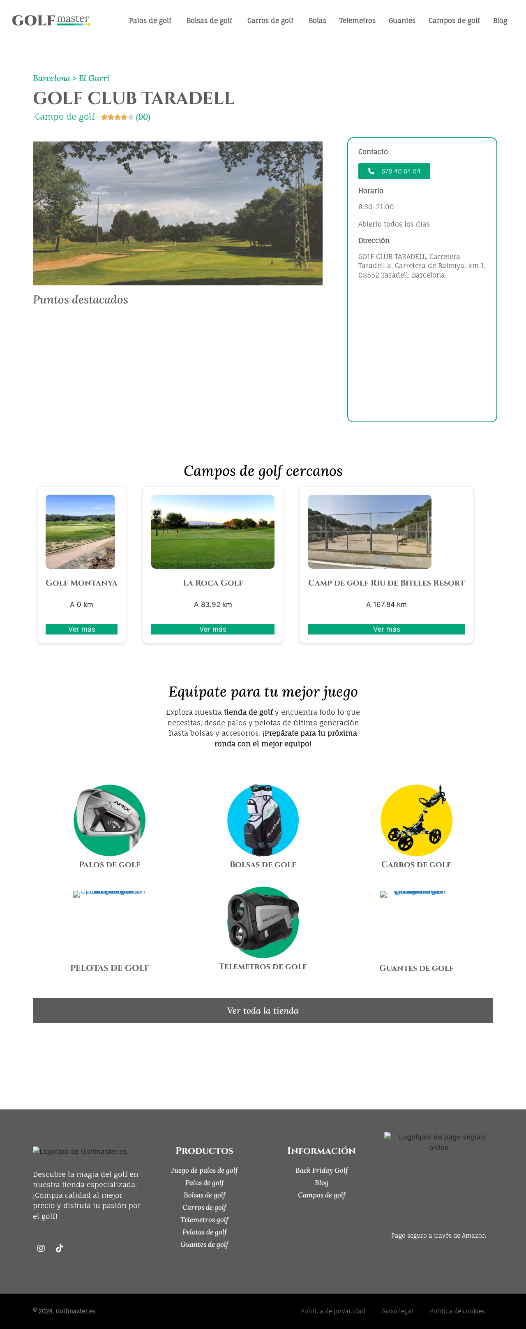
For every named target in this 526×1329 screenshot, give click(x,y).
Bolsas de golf (263, 864)
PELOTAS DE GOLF (109, 968)
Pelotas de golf (204, 1231)
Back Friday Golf (321, 1170)
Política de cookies (457, 1311)
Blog (322, 1182)
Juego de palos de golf (204, 1170)
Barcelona (51, 78)
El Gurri (94, 78)
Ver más (81, 629)
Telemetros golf (204, 1219)
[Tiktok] (59, 1248)
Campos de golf (322, 1194)
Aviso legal (397, 1311)
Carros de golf (416, 864)
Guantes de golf (416, 968)
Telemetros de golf (263, 966)
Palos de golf (110, 864)
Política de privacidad (333, 1311)
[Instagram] (41, 1248)
